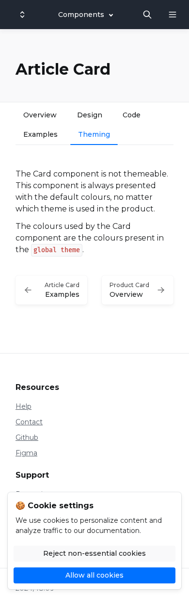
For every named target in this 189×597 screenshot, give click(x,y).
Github (27, 437)
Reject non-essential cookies (94, 553)
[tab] (40, 116)
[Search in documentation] (147, 14)
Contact (29, 422)
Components (81, 14)
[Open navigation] (172, 14)
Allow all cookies (94, 575)
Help (24, 406)
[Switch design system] (22, 14)
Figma (26, 453)
